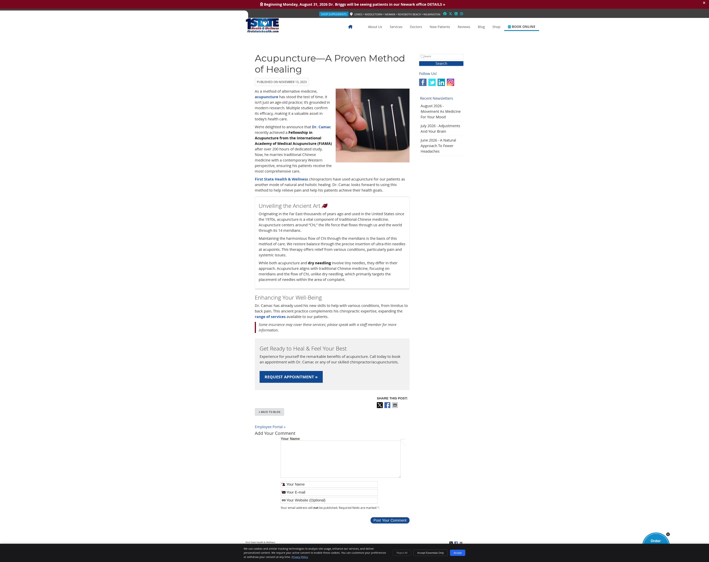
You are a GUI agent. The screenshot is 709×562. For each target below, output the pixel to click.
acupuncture (266, 96)
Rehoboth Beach (409, 14)
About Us (375, 27)
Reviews (464, 27)
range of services (270, 316)
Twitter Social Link (432, 82)
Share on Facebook (387, 405)
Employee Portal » (270, 426)
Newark (390, 14)
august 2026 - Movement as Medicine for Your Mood (441, 111)
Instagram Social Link (450, 82)
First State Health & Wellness (281, 179)
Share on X (380, 405)
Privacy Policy (300, 557)
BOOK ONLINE (523, 26)
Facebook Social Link (423, 82)
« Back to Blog (269, 412)
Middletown (373, 14)
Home (355, 27)
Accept (458, 552)
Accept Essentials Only (430, 552)
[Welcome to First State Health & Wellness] (262, 31)
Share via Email (395, 405)
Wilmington (431, 14)
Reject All (402, 552)
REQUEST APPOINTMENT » (291, 377)
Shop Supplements (334, 14)
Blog (481, 27)
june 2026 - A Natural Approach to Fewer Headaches (438, 146)
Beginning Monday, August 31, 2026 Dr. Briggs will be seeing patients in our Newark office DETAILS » (354, 4)
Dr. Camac (321, 126)
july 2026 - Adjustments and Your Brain (440, 128)
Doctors (416, 27)
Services (396, 27)
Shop (496, 27)
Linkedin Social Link (441, 82)
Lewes (358, 14)
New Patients (440, 27)
